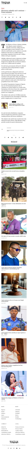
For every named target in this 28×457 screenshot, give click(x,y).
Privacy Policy (19, 428)
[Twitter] (11, 448)
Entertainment (5, 417)
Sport (2, 415)
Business (3, 418)
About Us (3, 427)
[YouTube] (16, 448)
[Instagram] (13, 448)
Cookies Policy (19, 430)
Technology (18, 418)
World (2, 411)
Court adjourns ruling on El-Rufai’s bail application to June (17, 104)
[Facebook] (8, 448)
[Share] (9, 17)
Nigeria (3, 409)
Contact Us (4, 428)
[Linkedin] (19, 448)
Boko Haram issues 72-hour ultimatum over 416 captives (13, 204)
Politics (3, 413)
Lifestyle (17, 409)
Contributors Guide (6, 432)
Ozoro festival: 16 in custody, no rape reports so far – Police (13, 333)
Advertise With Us (5, 434)
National (2, 8)
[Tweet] (5, 17)
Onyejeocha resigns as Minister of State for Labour (12, 398)
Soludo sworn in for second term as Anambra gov (13, 172)
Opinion (17, 411)
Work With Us (4, 430)
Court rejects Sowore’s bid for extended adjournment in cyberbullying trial (11, 268)
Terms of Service (19, 427)
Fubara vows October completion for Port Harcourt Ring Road (11, 366)
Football (17, 413)
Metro (16, 415)
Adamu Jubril (4, 14)
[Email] (12, 17)
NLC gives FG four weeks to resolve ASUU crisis (13, 236)
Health (17, 417)
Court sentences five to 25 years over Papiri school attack (12, 301)
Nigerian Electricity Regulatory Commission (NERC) (15, 130)
